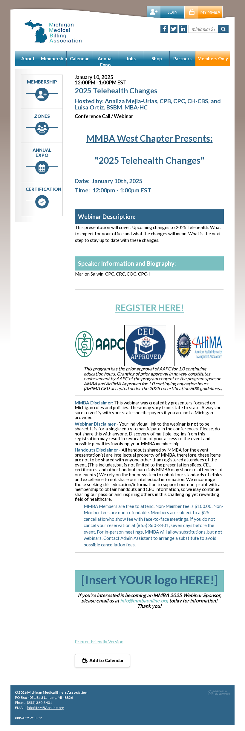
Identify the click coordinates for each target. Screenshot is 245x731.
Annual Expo (105, 61)
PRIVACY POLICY (28, 718)
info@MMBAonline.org (45, 707)
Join (172, 12)
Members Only (212, 58)
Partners (182, 58)
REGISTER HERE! (149, 307)
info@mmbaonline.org (144, 601)
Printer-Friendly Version (99, 641)
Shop (156, 58)
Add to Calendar (106, 660)
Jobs (131, 58)
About (28, 58)
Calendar (79, 58)
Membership (54, 58)
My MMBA (210, 12)
